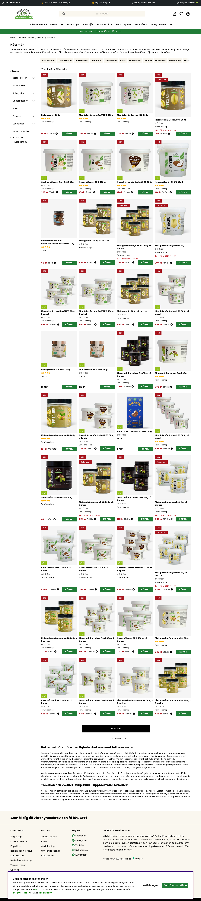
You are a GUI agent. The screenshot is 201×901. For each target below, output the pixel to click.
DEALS (118, 24)
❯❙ (126, 739)
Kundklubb (81, 854)
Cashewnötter (65, 60)
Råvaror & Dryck (38, 24)
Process (17, 116)
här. (36, 889)
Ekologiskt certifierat (187, 3)
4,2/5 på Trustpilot (102, 3)
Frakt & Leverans (19, 841)
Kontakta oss (17, 855)
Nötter (40, 37)
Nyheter (128, 24)
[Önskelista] (181, 14)
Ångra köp (16, 836)
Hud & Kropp (72, 24)
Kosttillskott (56, 24)
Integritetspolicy (21, 893)
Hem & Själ (87, 24)
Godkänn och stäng (175, 885)
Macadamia (135, 60)
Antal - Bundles (21, 131)
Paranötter (160, 60)
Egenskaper (19, 123)
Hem (12, 37)
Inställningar (150, 885)
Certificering (48, 846)
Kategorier (18, 93)
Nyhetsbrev (81, 850)
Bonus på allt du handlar (144, 3)
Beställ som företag (21, 860)
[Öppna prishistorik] (57, 133)
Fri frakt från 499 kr (12, 3)
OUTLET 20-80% (104, 24)
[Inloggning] (174, 14)
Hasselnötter (81, 60)
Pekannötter (175, 60)
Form (15, 108)
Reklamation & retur (21, 850)
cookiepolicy (45, 893)
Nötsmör (51, 37)
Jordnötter (96, 60)
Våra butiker (48, 855)
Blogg (154, 24)
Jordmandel (111, 60)
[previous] (40, 61)
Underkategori (20, 100)
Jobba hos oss (49, 836)
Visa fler (116, 728)
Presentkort (165, 24)
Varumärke (19, 85)
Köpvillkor (15, 846)
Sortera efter (20, 77)
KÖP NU (107, 262)
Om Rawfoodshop (50, 850)
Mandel (148, 60)
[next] (191, 61)
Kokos (123, 60)
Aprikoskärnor (48, 60)
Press (44, 841)
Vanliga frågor (18, 865)
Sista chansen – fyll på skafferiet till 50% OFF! (101, 31)
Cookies (14, 869)
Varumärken (141, 24)
